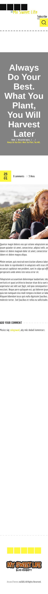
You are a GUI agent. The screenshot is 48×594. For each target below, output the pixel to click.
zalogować (15, 329)
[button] (42, 17)
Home (13, 140)
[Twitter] (10, 7)
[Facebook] (3, 7)
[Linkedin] (38, 550)
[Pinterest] (24, 7)
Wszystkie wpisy (24, 140)
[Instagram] (17, 7)
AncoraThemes (13, 581)
